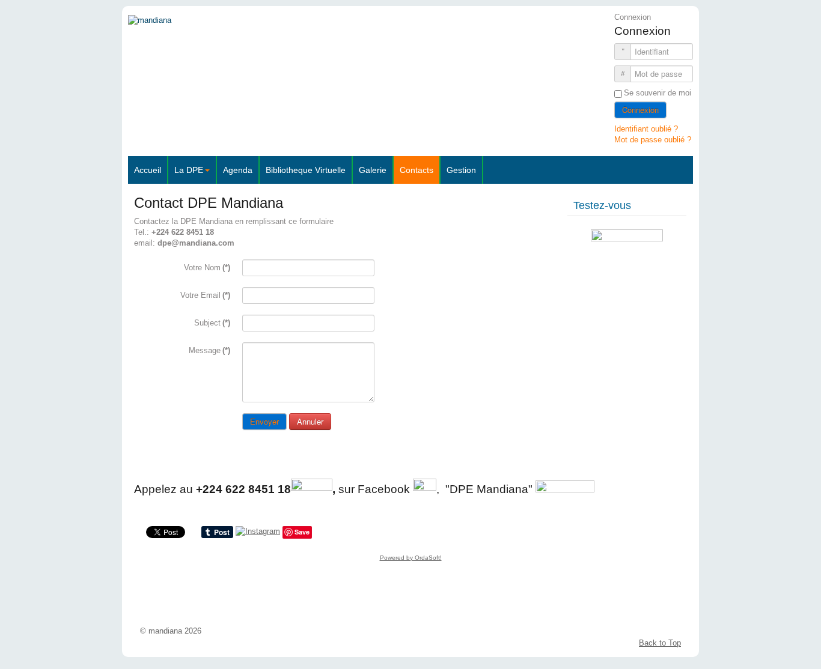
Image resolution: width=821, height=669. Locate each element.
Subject (212, 322)
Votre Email (205, 295)
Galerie (372, 170)
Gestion (461, 170)
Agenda (237, 170)
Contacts (416, 170)
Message (209, 350)
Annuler (310, 421)
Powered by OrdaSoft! (411, 557)
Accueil (147, 170)
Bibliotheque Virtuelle (306, 170)
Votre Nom (207, 267)
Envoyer (264, 421)
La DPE (188, 170)
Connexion (640, 109)
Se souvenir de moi (657, 92)
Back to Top (660, 642)
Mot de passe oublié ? (652, 139)
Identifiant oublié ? (646, 128)
